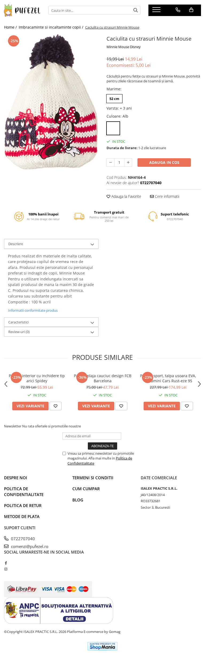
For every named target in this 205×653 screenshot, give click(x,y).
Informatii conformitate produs (33, 310)
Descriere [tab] (15, 243)
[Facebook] (5, 563)
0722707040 (22, 538)
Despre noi (15, 477)
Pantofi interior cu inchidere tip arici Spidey (37, 378)
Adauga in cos (164, 162)
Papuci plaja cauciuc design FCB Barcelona (102, 378)
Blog (77, 500)
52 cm (114, 98)
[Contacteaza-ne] (178, 10)
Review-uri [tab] (19, 331)
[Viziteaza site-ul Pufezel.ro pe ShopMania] (102, 646)
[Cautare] (135, 10)
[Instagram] (5, 569)
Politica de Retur (23, 505)
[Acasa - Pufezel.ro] (22, 10)
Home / (11, 27)
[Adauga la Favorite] (55, 406)
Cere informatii (166, 196)
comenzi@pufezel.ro (29, 546)
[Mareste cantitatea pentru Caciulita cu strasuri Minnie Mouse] (128, 162)
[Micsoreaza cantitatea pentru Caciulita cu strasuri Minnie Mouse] (111, 162)
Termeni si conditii (92, 477)
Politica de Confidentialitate (24, 491)
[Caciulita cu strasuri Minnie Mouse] (51, 101)
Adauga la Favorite (125, 196)
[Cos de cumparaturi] (191, 10)
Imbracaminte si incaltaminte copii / (51, 27)
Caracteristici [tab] (18, 322)
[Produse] (157, 11)
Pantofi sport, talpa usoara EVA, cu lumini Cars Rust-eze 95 (168, 378)
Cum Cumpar (86, 488)
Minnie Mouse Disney (124, 46)
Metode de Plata (22, 516)
